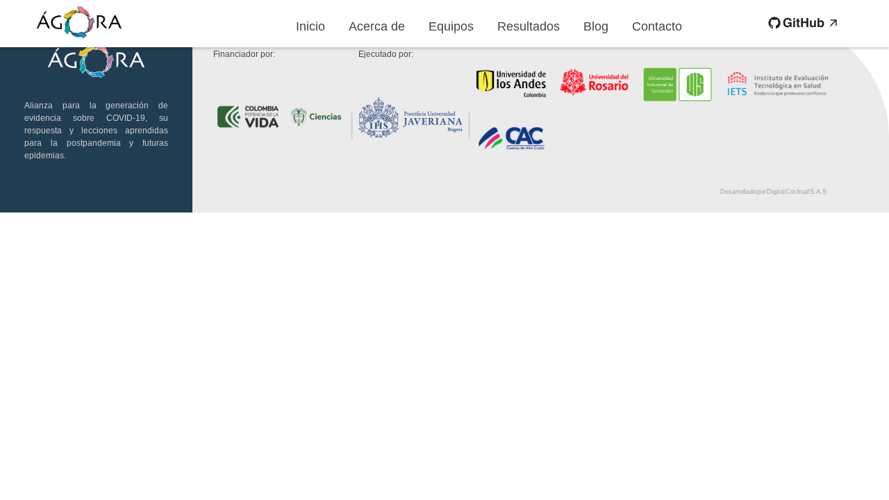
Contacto (657, 26)
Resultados (528, 26)
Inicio (310, 26)
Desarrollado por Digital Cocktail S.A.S (773, 191)
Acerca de (377, 26)
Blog (595, 26)
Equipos (451, 26)
